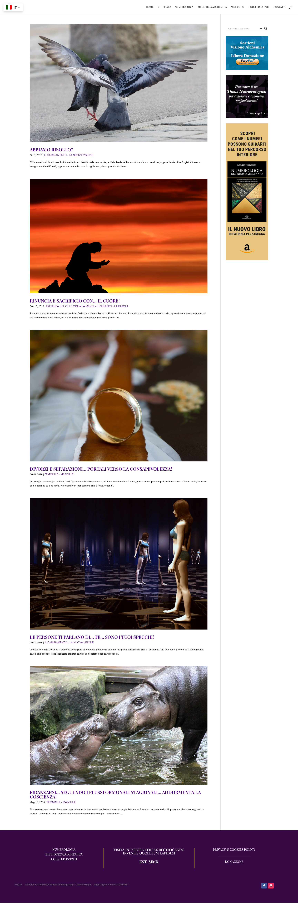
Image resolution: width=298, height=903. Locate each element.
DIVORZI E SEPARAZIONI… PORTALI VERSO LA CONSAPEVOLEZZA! (101, 469)
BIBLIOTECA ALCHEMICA (212, 7)
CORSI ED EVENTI (259, 7)
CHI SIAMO (164, 7)
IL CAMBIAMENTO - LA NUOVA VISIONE (68, 155)
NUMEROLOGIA (184, 7)
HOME (149, 7)
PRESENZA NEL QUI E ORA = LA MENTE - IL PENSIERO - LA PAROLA (87, 306)
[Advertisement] (247, 328)
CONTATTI (280, 7)
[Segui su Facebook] (264, 885)
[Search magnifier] (265, 28)
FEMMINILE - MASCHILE (59, 474)
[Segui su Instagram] (271, 885)
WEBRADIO (237, 7)
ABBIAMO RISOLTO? (51, 149)
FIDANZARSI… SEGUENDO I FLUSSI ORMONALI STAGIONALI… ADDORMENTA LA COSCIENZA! (115, 794)
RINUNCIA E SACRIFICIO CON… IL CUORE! (75, 301)
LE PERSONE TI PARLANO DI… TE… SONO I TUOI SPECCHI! (92, 637)
